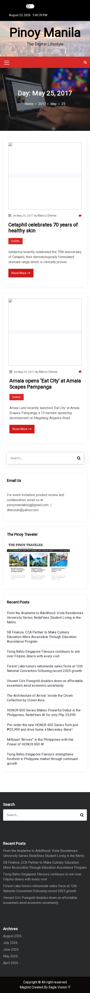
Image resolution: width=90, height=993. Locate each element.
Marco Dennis (47, 215)
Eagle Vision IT (60, 987)
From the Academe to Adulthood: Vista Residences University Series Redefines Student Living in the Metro (45, 617)
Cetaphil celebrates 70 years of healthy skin (43, 228)
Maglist (26, 987)
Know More (19, 273)
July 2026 (10, 943)
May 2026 (10, 956)
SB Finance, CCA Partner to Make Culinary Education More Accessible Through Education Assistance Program (42, 636)
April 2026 (10, 963)
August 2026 (12, 936)
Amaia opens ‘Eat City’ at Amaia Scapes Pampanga (45, 384)
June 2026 (11, 949)
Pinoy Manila (45, 32)
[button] (85, 62)
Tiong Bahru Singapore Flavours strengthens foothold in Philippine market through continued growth (42, 759)
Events (15, 241)
